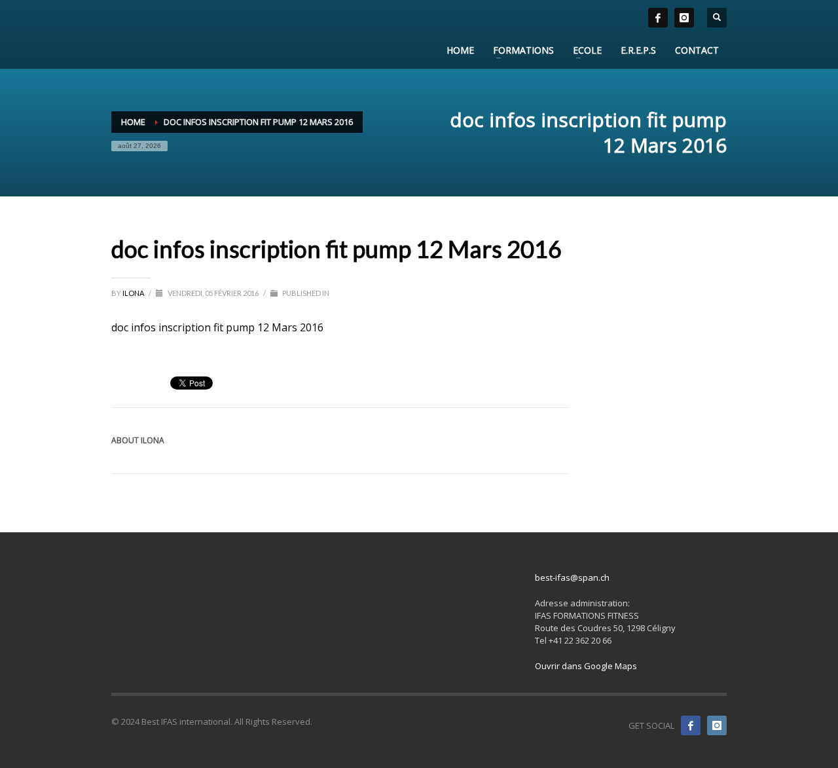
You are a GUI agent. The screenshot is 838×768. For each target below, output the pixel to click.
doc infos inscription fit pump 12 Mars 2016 (217, 327)
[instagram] (684, 17)
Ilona (133, 293)
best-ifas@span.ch (572, 577)
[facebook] (658, 17)
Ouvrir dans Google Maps (586, 666)
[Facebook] (691, 725)
